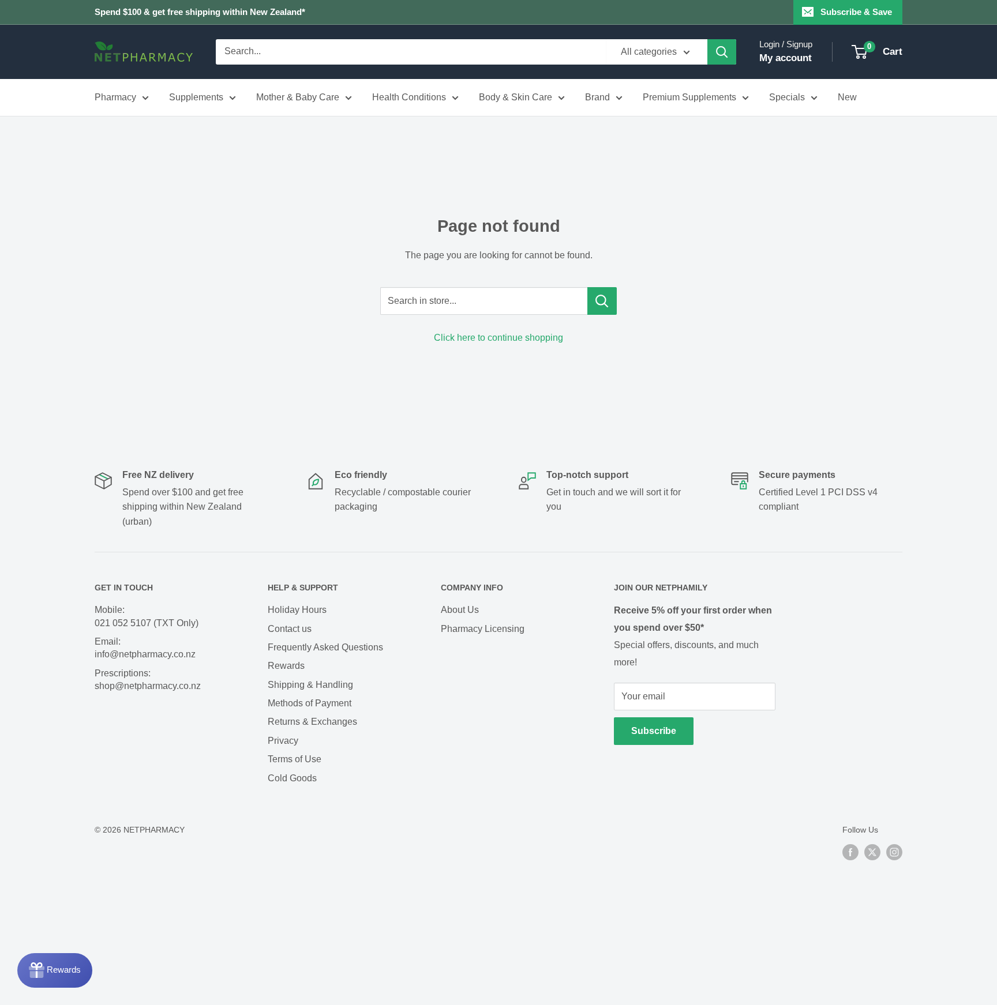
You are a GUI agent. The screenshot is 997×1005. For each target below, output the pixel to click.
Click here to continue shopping (498, 337)
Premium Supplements (689, 97)
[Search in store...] (602, 301)
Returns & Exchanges (312, 722)
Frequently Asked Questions (325, 647)
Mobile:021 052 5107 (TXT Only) (146, 616)
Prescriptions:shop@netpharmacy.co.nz (148, 679)
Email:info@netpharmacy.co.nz (145, 648)
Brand (597, 97)
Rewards (286, 666)
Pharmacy (115, 97)
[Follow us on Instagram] (894, 852)
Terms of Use (294, 759)
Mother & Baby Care (297, 97)
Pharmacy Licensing (482, 629)
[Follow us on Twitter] (872, 852)
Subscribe (653, 731)
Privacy (283, 741)
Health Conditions (409, 97)
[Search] (721, 52)
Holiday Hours (297, 610)
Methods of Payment (309, 703)
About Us (460, 610)
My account (785, 57)
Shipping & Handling (310, 685)
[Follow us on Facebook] (850, 852)
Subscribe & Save (856, 12)
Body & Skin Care (515, 97)
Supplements (196, 97)
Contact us (290, 629)
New (847, 97)
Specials (787, 97)
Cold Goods (292, 778)
